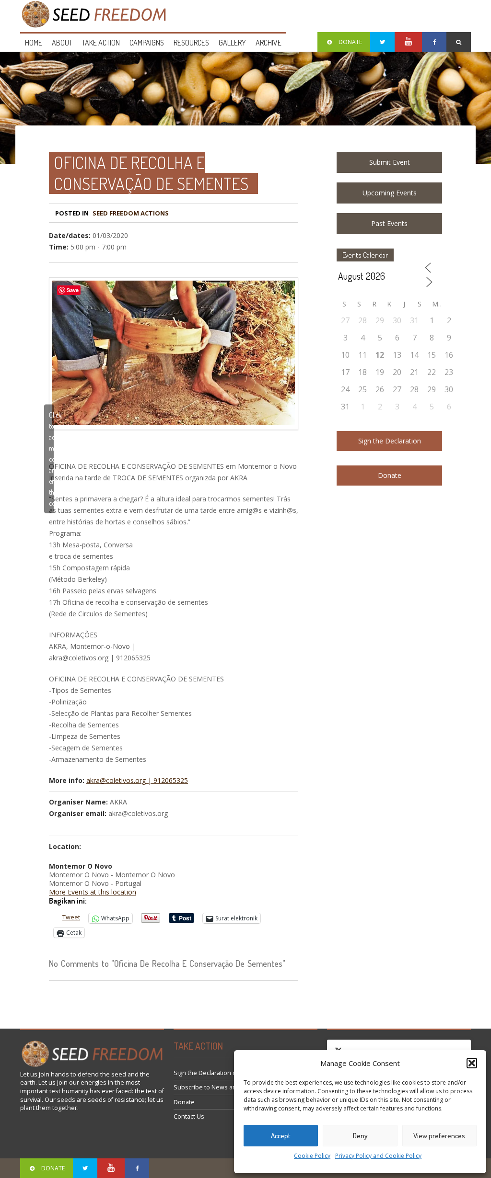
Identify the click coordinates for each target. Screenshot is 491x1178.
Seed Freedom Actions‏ (131, 213)
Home (33, 42)
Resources (191, 42)
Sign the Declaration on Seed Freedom (229, 1073)
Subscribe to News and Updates (220, 1087)
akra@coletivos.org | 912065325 (137, 780)
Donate (389, 475)
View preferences (439, 1135)
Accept (281, 1135)
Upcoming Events (389, 192)
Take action (101, 42)
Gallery (232, 42)
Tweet (71, 917)
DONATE (350, 42)
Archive (268, 42)
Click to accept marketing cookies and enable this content (51, 458)
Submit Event (389, 162)
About (62, 42)
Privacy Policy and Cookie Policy (378, 1156)
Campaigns (146, 42)
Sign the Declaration (389, 440)
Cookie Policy (312, 1156)
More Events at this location (92, 891)
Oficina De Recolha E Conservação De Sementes (151, 173)
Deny (360, 1135)
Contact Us (189, 1116)
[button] (472, 1063)
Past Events (389, 223)
